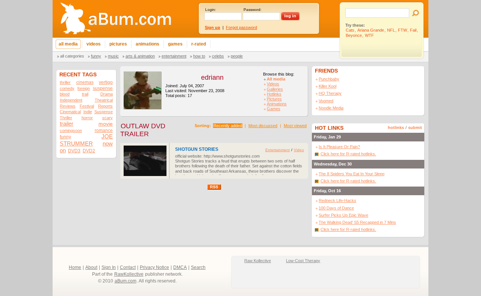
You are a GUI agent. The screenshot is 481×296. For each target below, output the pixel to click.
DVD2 (89, 150)
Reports (105, 106)
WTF (369, 35)
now (108, 143)
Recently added (227, 125)
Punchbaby (329, 79)
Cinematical (70, 111)
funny (65, 137)
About (91, 267)
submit (415, 127)
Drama (106, 94)
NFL (391, 30)
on (63, 150)
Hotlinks (274, 94)
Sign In (108, 267)
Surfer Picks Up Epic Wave (343, 215)
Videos (273, 84)
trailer (66, 123)
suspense (103, 88)
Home (75, 267)
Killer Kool (327, 86)
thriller (65, 82)
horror (87, 117)
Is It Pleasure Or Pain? (339, 146)
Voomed (326, 101)
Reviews (68, 106)
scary (107, 117)
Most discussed (262, 125)
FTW (402, 30)
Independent (71, 100)
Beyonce (354, 35)
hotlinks (396, 127)
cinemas (85, 82)
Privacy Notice (154, 267)
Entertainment (174, 56)
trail (85, 94)
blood (65, 94)
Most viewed (295, 125)
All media (276, 79)
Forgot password (241, 27)
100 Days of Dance (336, 208)
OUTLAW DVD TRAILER (142, 130)
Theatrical (104, 100)
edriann (212, 77)
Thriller (66, 117)
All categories (72, 56)
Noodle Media (331, 108)
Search (198, 267)
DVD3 (74, 150)
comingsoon (71, 130)
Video (299, 150)
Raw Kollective (257, 260)
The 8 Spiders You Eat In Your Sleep (351, 174)
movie (105, 124)
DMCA (180, 267)
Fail (413, 30)
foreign (83, 88)
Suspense (103, 111)
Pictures (274, 99)
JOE (107, 136)
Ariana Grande (370, 30)
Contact (128, 267)
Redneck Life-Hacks (337, 200)
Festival (87, 106)
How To (199, 56)
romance (104, 130)
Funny (96, 56)
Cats (350, 30)
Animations (277, 104)
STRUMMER (76, 143)
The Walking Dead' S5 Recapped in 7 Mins (357, 222)
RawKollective (129, 274)
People (237, 56)
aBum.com (125, 281)
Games (273, 108)
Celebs (218, 56)
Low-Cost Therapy (303, 260)
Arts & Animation (140, 56)
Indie (87, 111)
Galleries (275, 89)
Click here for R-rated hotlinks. (348, 154)
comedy (67, 88)
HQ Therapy (330, 93)
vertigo (106, 82)
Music (113, 56)
